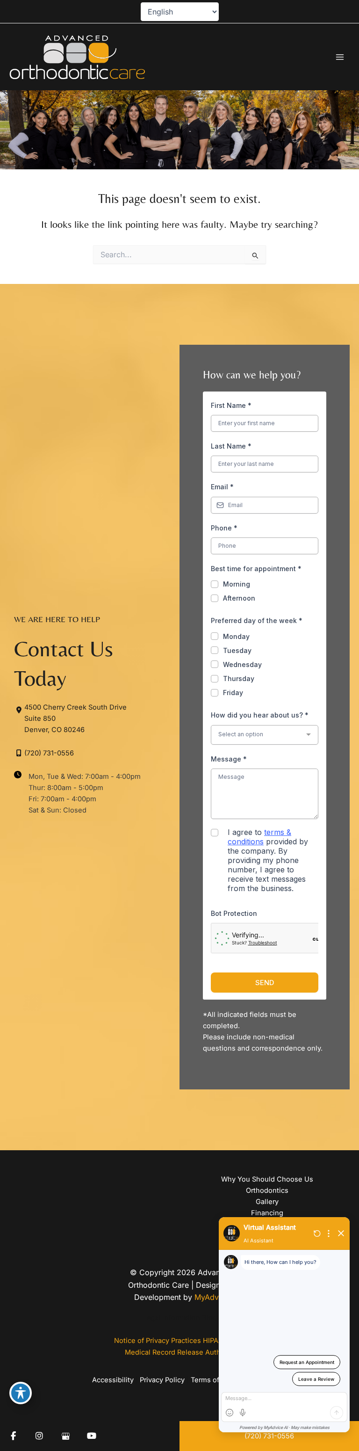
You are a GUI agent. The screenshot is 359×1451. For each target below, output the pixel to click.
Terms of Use (212, 1380)
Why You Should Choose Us (267, 1179)
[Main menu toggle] (340, 57)
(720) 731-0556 (49, 753)
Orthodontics (267, 1190)
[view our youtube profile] (91, 1436)
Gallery (267, 1201)
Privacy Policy (162, 1380)
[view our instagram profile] (39, 1436)
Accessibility (113, 1380)
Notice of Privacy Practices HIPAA (168, 1340)
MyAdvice (211, 1297)
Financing (267, 1213)
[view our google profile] (65, 1436)
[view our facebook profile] (13, 1436)
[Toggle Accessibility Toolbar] (20, 1393)
